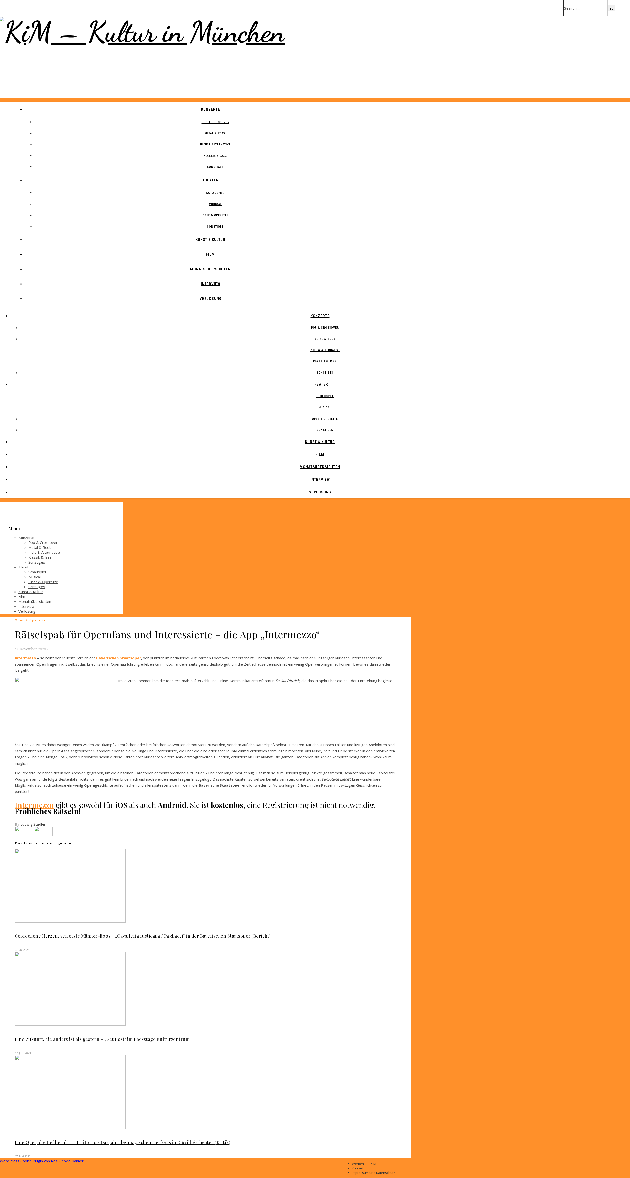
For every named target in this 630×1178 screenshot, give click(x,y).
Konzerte (210, 109)
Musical (215, 204)
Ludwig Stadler (33, 824)
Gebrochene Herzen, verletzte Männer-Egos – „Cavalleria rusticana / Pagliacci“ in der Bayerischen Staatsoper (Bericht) (143, 936)
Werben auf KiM (364, 1164)
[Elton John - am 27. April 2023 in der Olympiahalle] (43, 834)
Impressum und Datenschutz (373, 1172)
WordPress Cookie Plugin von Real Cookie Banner (42, 1160)
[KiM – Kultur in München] (142, 32)
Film (210, 254)
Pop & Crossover (215, 122)
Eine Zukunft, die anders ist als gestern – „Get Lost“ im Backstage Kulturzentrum (102, 1039)
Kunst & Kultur (210, 239)
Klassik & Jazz (215, 156)
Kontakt (357, 1168)
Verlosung (210, 298)
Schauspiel (215, 193)
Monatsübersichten (210, 269)
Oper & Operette (215, 215)
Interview (210, 284)
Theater (211, 180)
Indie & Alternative (215, 144)
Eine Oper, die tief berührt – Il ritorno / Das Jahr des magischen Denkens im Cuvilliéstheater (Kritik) (122, 1142)
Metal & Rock (215, 133)
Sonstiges (215, 167)
